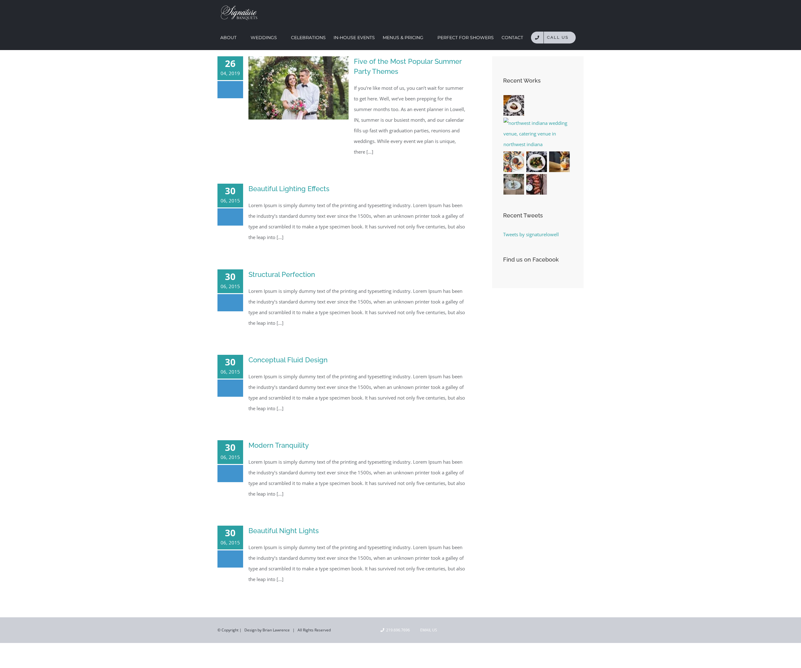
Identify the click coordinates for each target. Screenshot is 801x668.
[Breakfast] (514, 161)
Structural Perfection (281, 274)
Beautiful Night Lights (283, 531)
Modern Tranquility (278, 445)
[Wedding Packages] (514, 105)
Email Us (427, 630)
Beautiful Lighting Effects (288, 189)
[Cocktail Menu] (537, 184)
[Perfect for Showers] (537, 161)
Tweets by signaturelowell (531, 234)
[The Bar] (559, 161)
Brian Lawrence (276, 630)
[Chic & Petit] (538, 133)
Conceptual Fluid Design (288, 360)
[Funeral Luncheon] (514, 184)
